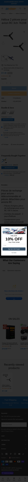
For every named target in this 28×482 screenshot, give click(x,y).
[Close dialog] (25, 228)
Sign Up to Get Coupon (14, 249)
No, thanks (14, 252)
